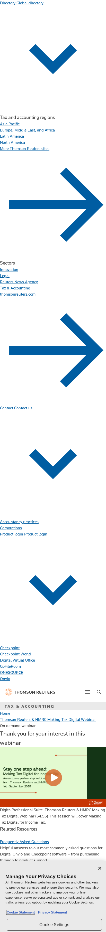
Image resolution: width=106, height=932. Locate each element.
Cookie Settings (54, 924)
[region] (53, 896)
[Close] (99, 868)
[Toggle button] (87, 692)
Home (5, 713)
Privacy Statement (51, 912)
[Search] (98, 692)
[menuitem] (10, 123)
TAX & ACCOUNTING (30, 706)
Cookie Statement (21, 912)
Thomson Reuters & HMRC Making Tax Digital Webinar (48, 719)
